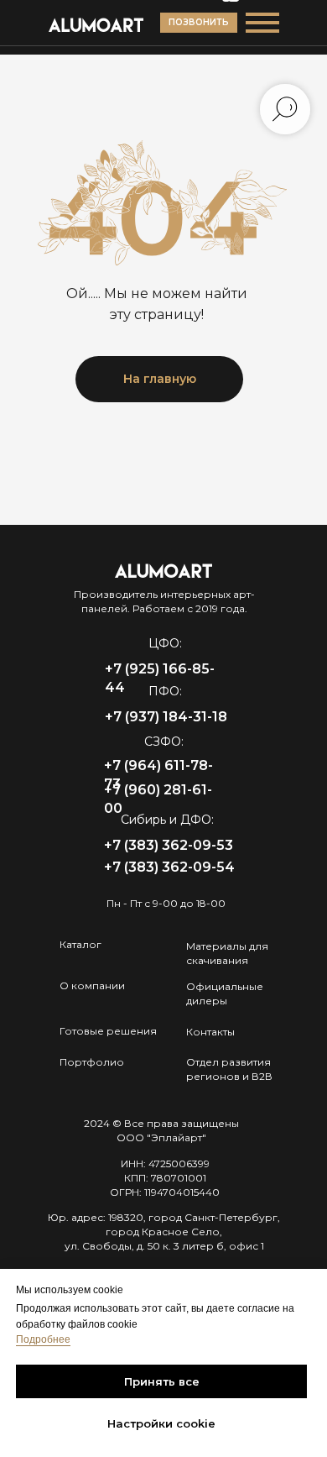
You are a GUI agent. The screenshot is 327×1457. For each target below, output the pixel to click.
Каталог (80, 944)
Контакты (210, 1031)
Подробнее (43, 1339)
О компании (92, 985)
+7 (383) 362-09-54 (169, 867)
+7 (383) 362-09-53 (168, 845)
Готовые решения (108, 1031)
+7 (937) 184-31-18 (166, 717)
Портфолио (92, 1062)
